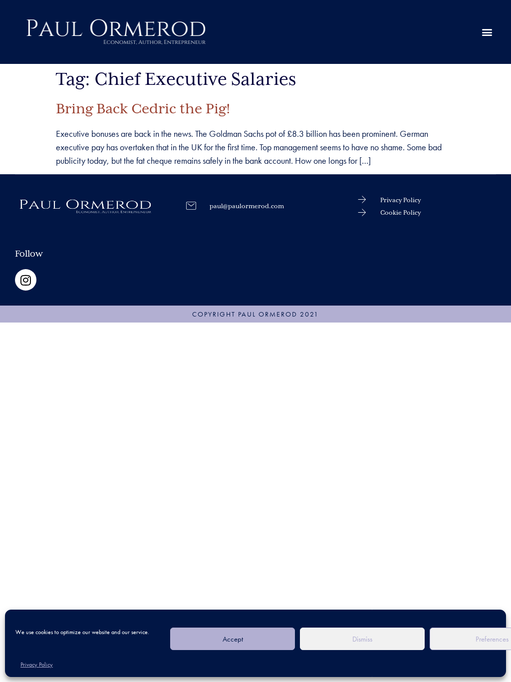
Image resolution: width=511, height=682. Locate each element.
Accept (233, 639)
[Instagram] (25, 280)
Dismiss (362, 639)
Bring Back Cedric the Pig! (143, 109)
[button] (487, 31)
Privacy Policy (36, 665)
